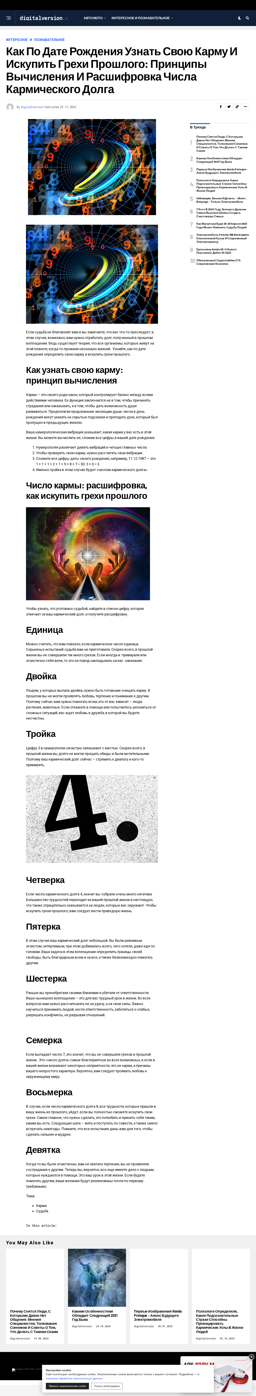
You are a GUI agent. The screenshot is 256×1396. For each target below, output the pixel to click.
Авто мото (93, 18)
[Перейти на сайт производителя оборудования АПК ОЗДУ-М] (216, 1374)
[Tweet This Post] (229, 106)
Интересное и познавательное (141, 18)
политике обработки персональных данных (74, 1378)
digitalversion (32, 107)
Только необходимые (107, 1386)
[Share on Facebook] (220, 106)
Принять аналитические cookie (67, 1386)
